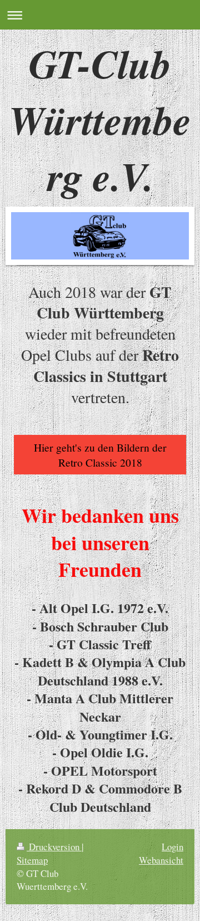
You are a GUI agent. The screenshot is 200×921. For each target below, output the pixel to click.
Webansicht (161, 860)
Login (172, 846)
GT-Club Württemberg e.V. (100, 119)
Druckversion (54, 846)
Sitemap (32, 860)
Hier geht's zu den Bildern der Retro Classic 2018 (100, 454)
